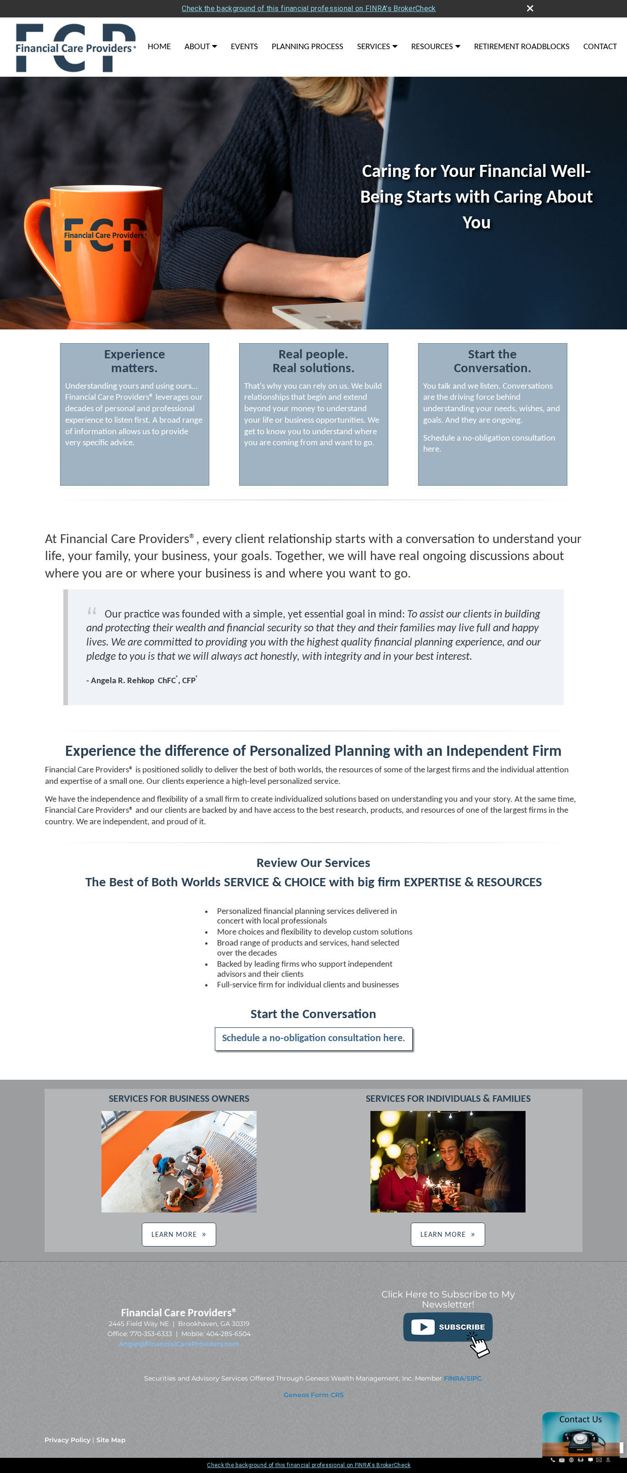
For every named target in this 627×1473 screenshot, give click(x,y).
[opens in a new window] (448, 1357)
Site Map (111, 1440)
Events (244, 47)
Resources (432, 47)
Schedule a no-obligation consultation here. (313, 1038)
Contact (600, 47)
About (197, 47)
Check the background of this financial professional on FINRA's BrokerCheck (309, 8)
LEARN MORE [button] (174, 1235)
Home (159, 47)
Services (373, 47)
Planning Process (307, 47)
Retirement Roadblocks (522, 47)
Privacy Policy (67, 1440)
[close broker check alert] (530, 8)
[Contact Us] (581, 1462)
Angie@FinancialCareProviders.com (179, 1344)
